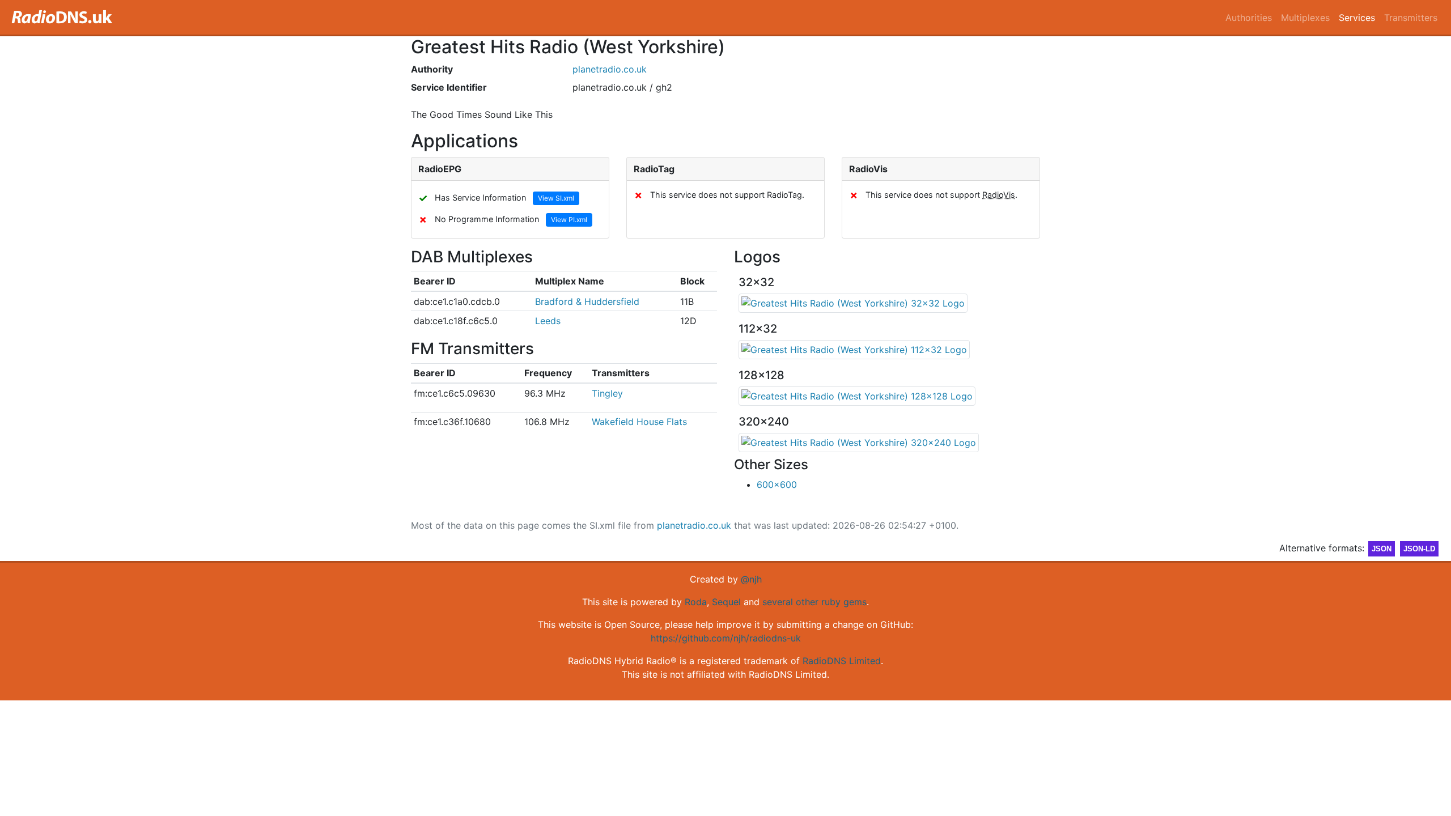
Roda (696, 601)
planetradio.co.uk (609, 69)
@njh (751, 579)
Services (1357, 17)
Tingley (607, 393)
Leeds (548, 320)
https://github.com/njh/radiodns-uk (726, 638)
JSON (1381, 549)
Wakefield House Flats (639, 421)
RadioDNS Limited (842, 660)
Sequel (726, 601)
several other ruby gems (814, 601)
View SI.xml (556, 198)
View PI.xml (569, 219)
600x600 (777, 484)
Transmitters (1410, 17)
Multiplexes (1305, 17)
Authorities (1248, 17)
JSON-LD (1419, 549)
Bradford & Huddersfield (587, 301)
